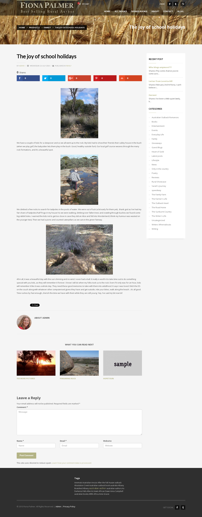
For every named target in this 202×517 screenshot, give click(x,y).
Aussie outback (115, 482)
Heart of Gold (158, 151)
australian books (81, 494)
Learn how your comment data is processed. (72, 463)
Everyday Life (158, 134)
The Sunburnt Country (162, 211)
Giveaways (157, 143)
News (154, 164)
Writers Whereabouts (161, 224)
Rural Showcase (159, 181)
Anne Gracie (104, 494)
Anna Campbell (116, 491)
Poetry (155, 173)
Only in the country (160, 169)
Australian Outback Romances (165, 117)
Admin (22, 66)
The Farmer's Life (159, 199)
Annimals (78, 482)
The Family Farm (159, 194)
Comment (22, 407)
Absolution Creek (81, 485)
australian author (97, 488)
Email (63, 441)
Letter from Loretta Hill (160, 81)
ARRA (91, 494)
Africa (96, 494)
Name (20, 441)
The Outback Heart (160, 203)
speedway (156, 190)
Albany (86, 488)
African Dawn (104, 491)
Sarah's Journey (159, 186)
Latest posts (157, 156)
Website (107, 441)
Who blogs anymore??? (160, 67)
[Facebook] (170, 4)
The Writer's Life (159, 216)
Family (68, 66)
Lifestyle (155, 160)
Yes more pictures (26, 378)
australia (114, 485)
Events (155, 130)
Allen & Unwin (92, 491)
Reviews (155, 177)
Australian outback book (99, 485)
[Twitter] (175, 4)
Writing (155, 229)
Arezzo (94, 482)
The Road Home (159, 207)
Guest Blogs (157, 147)
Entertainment (158, 126)
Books (154, 121)
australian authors (114, 488)
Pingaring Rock (68, 378)
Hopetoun (108, 378)
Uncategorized (158, 220)
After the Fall (103, 482)
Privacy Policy (69, 506)
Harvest (153, 95)
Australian (87, 482)
